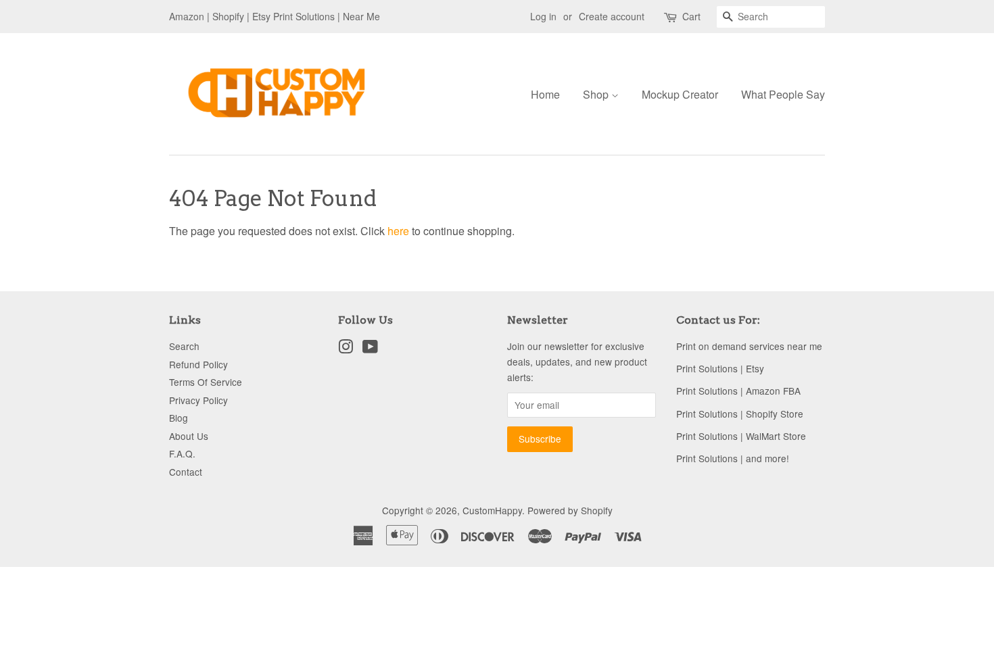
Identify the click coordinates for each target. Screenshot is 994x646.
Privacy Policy (198, 400)
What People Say (783, 94)
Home (545, 94)
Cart (691, 16)
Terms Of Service (205, 382)
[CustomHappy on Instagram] (345, 348)
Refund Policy (198, 364)
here (398, 231)
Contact (185, 471)
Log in (543, 16)
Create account (611, 16)
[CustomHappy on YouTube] (370, 348)
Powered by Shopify (570, 510)
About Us (188, 436)
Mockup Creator (680, 94)
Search (184, 346)
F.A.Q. (182, 453)
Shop (597, 94)
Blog (178, 417)
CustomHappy (492, 510)
